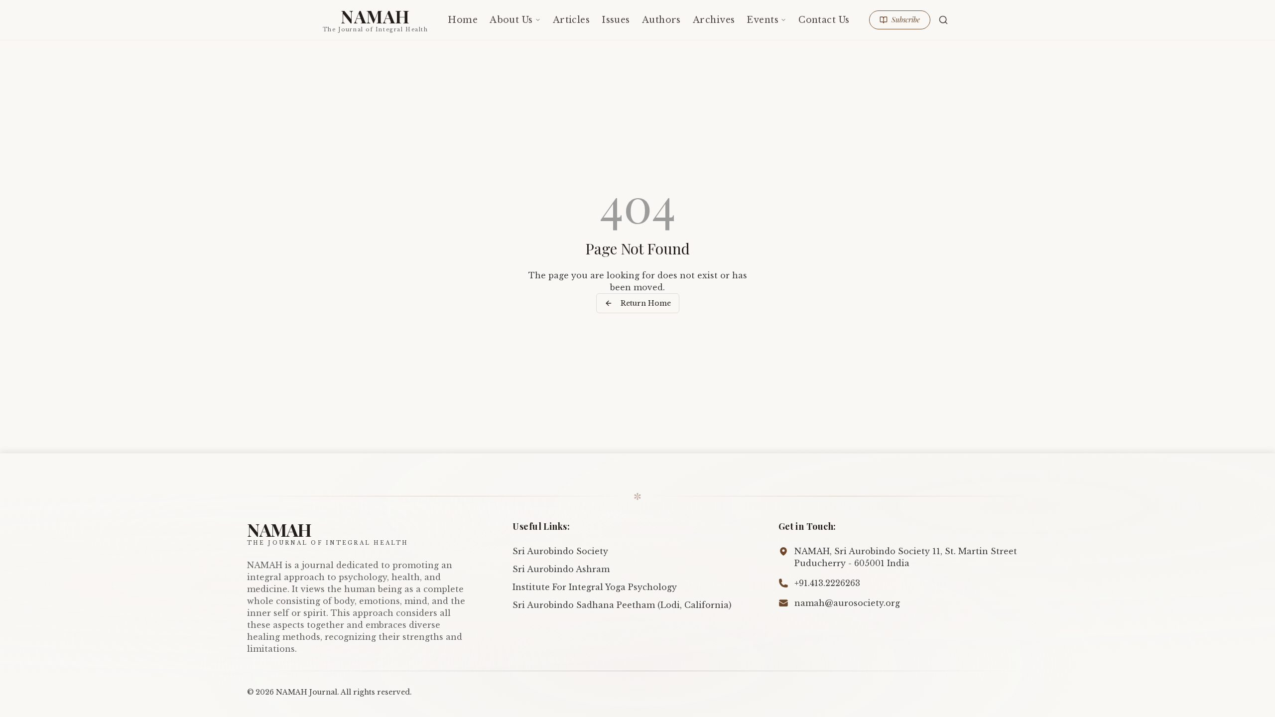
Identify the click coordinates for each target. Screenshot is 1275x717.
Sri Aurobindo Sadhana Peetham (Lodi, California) (622, 605)
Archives (714, 20)
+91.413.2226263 (827, 583)
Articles (571, 20)
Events (762, 20)
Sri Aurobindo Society (560, 551)
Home (463, 20)
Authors (661, 20)
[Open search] (943, 20)
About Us (511, 20)
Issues (616, 20)
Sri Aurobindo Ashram (561, 569)
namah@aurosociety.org (847, 603)
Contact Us (823, 20)
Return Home (646, 303)
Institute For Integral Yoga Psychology (594, 587)
